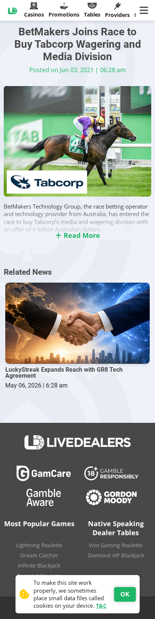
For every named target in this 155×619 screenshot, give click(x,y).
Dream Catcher (39, 555)
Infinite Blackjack (39, 565)
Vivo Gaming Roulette (116, 545)
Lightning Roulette (39, 545)
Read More (81, 235)
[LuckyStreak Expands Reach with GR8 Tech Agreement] (77, 323)
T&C (101, 605)
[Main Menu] (145, 10)
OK (124, 594)
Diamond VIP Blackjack (116, 555)
